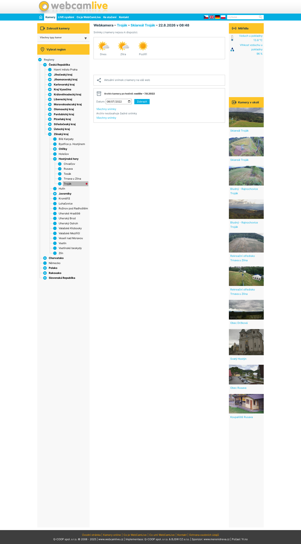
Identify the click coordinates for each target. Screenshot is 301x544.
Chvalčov (69, 163)
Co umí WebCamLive (162, 535)
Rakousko (55, 273)
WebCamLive (73, 7)
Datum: (100, 101)
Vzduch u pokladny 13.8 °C (251, 38)
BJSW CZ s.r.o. (180, 539)
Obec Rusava (238, 387)
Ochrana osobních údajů (204, 535)
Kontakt (124, 17)
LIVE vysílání (66, 17)
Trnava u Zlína (72, 178)
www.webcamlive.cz (110, 539)
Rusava (68, 168)
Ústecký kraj (62, 129)
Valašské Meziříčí (69, 233)
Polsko (53, 268)
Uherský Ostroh (68, 223)
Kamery (50, 17)
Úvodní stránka (91, 535)
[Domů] (40, 17)
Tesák (67, 173)
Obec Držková (239, 323)
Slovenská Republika (62, 277)
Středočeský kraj (65, 124)
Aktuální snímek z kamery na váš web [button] (123, 80)
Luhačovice (66, 203)
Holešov (64, 154)
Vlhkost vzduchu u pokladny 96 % (251, 49)
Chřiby (63, 149)
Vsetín (62, 243)
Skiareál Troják (143, 25)
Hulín (62, 188)
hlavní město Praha (65, 69)
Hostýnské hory (69, 158)
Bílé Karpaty (66, 139)
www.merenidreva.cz (217, 539)
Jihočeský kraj (63, 74)
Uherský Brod (67, 218)
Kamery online (112, 535)
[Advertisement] (223, 6)
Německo (54, 263)
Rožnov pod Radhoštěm (73, 208)
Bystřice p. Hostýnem (72, 144)
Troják (67, 183)
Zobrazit (142, 101)
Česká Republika (59, 64)
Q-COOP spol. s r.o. (156, 539)
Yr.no (244, 539)
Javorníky (65, 193)
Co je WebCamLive (89, 17)
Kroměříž (64, 198)
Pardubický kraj (64, 114)
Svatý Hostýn (238, 358)
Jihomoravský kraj (65, 79)
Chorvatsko (56, 258)
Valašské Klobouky (70, 228)
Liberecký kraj (63, 99)
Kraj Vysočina (62, 89)
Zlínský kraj (61, 134)
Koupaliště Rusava (241, 417)
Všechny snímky (106, 109)
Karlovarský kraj (64, 84)
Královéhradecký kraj (67, 94)
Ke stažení (109, 17)
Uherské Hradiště (69, 213)
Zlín (61, 253)
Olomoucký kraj (64, 109)
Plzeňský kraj (62, 119)
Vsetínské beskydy (70, 248)
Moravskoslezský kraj (68, 104)
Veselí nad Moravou (71, 238)
